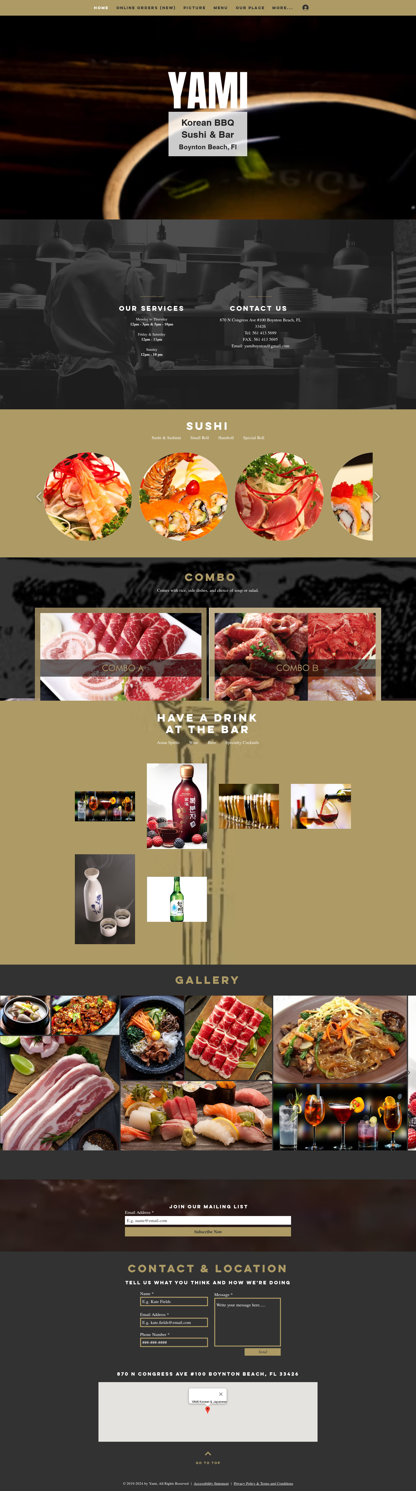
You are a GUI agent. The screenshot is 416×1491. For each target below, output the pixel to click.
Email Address (137, 1212)
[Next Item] (407, 1073)
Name (145, 1293)
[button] (87, 496)
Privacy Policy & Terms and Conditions (263, 1483)
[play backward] (39, 496)
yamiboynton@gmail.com (266, 346)
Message (221, 1294)
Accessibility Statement (211, 1483)
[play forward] (376, 496)
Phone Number (153, 1334)
